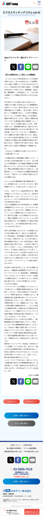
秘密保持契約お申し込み (13, 451)
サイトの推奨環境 (30, 448)
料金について (15, 445)
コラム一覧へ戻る (20, 423)
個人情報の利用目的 (14, 448)
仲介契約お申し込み (31, 451)
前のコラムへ (12, 401)
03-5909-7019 (22, 469)
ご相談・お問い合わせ (21, 415)
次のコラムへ (30, 401)
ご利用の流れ (27, 445)
